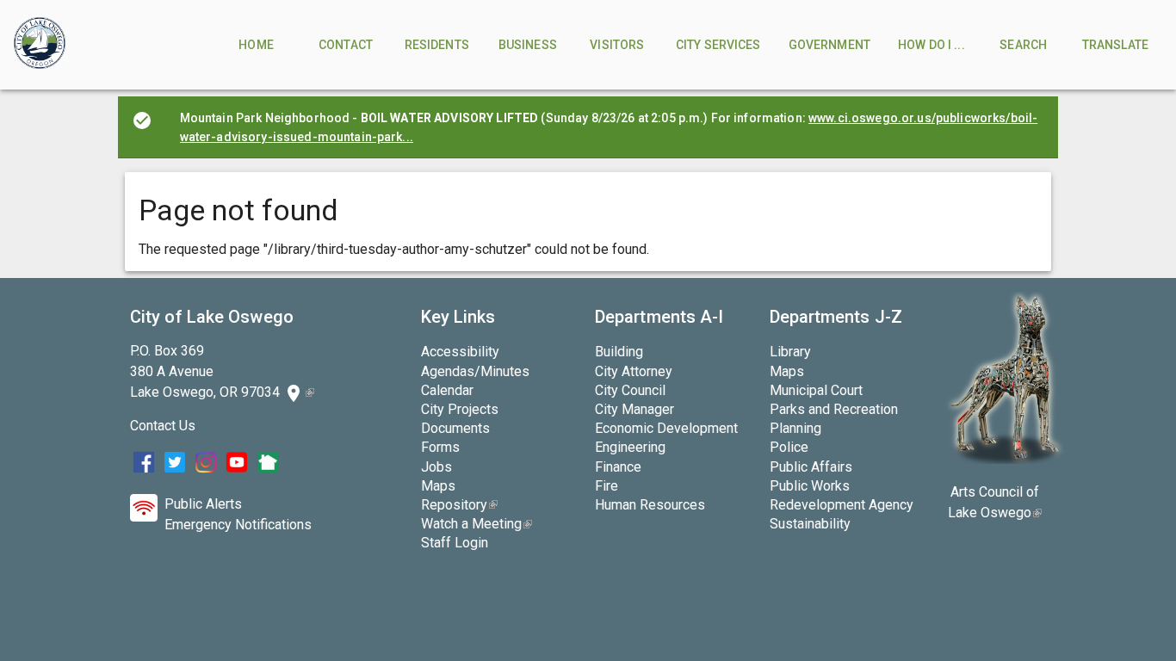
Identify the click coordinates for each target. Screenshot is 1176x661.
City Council (630, 390)
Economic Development (666, 428)
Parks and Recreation (834, 409)
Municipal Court (816, 390)
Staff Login (454, 542)
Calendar (447, 390)
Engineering (630, 447)
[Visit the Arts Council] (1004, 459)
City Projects (459, 409)
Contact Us (162, 425)
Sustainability (810, 524)
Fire (606, 486)
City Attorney (633, 371)
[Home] (39, 44)
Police (789, 447)
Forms (440, 447)
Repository (459, 505)
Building (619, 351)
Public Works (810, 486)
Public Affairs (811, 467)
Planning (795, 428)
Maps (438, 486)
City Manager (634, 409)
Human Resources (650, 505)
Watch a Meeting (476, 524)
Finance (618, 467)
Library (790, 351)
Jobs (436, 467)
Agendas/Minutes (475, 371)
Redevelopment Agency (841, 505)
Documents (455, 428)
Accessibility (460, 351)
